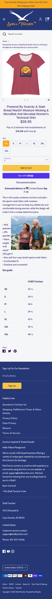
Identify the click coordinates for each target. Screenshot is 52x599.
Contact (18, 584)
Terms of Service (11, 433)
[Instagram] (12, 551)
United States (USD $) (14, 567)
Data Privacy (9, 423)
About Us (26, 584)
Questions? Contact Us (15, 404)
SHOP (11, 584)
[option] (26, 74)
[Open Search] (4, 34)
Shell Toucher (20, 592)
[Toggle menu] (3, 19)
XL (34, 143)
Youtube (19, 588)
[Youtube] (8, 551)
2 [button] (27, 100)
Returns (7, 428)
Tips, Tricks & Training (39, 584)
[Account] (40, 18)
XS (6, 143)
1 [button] (24, 100)
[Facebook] (4, 551)
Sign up (12, 385)
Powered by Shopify (33, 592)
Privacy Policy (10, 418)
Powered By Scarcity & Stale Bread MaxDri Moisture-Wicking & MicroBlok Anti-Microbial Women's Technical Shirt (25, 46)
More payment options (26, 182)
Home (5, 41)
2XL (42, 143)
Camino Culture (8, 588)
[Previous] (3, 100)
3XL (6, 151)
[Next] (48, 100)
